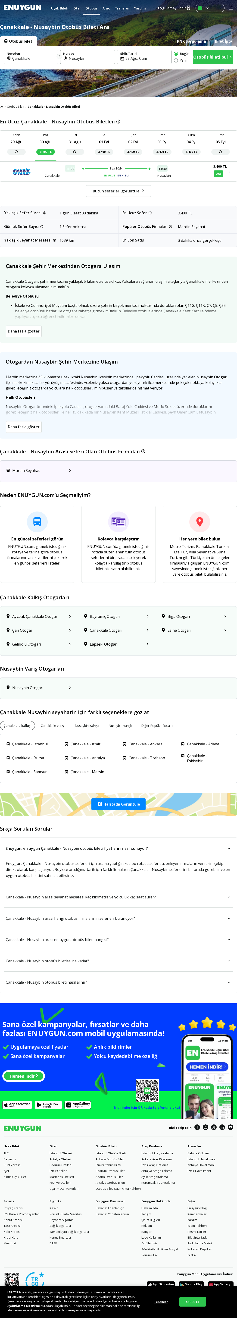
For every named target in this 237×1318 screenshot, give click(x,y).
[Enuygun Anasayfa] (22, 8)
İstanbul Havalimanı (201, 1159)
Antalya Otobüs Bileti (110, 1182)
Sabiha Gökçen (198, 1153)
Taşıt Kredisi (12, 1226)
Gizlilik (191, 1255)
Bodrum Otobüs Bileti (110, 1171)
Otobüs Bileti (15, 106)
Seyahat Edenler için (110, 1208)
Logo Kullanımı (151, 1237)
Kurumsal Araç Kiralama (158, 1182)
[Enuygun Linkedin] (222, 1127)
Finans (9, 1201)
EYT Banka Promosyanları (22, 1214)
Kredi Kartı (11, 1237)
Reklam (146, 1226)
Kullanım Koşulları (199, 1249)
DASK (53, 1243)
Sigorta (55, 1201)
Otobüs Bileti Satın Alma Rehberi (118, 1188)
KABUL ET (192, 1301)
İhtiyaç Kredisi (13, 1208)
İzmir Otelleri (58, 1171)
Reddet (77, 1306)
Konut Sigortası (60, 1237)
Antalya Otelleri (60, 1159)
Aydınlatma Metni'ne (23, 1306)
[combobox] (33, 58)
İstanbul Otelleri (61, 1153)
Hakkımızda (149, 1208)
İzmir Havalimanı (199, 1171)
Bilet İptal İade (197, 1237)
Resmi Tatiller (196, 1232)
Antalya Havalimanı (201, 1165)
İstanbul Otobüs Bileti (111, 1153)
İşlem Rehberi (197, 1226)
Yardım (192, 1220)
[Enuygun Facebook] (197, 1127)
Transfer (194, 1146)
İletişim (146, 1214)
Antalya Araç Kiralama (156, 1171)
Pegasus (10, 1159)
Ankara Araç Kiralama (156, 1159)
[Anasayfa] (1, 106)
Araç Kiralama (151, 1146)
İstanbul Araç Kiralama (157, 1153)
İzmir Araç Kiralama (154, 1165)
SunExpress (12, 1165)
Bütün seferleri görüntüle (116, 191)
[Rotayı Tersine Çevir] (59, 56)
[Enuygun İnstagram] (205, 1127)
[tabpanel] (118, 57)
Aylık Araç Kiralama (154, 1177)
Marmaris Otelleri (62, 1177)
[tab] (18, 41)
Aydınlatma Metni (199, 1243)
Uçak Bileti (12, 1146)
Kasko (54, 1208)
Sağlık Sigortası (60, 1226)
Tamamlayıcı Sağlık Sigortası (69, 1232)
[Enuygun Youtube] (230, 1127)
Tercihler (161, 1301)
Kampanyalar (196, 1214)
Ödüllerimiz (149, 1243)
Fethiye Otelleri (60, 1182)
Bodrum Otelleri (61, 1165)
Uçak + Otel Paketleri (64, 1188)
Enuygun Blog (196, 1208)
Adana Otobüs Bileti (109, 1177)
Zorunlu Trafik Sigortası (66, 1214)
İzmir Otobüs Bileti (108, 1165)
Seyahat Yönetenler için (112, 1214)
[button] (118, 804)
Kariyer (146, 1232)
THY (6, 1153)
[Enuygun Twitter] (214, 1127)
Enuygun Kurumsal (110, 1201)
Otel (53, 1146)
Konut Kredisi (13, 1220)
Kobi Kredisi (12, 1232)
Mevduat (10, 1243)
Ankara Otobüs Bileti (110, 1159)
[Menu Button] (210, 8)
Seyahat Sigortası (62, 1220)
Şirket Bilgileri (150, 1220)
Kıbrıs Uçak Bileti (15, 1177)
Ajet (6, 1171)
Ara (218, 174)
